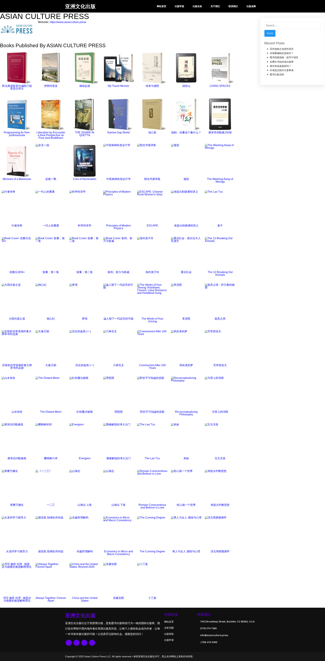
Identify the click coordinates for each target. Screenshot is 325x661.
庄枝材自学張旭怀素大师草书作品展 (17, 366)
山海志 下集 (118, 504)
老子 (220, 225)
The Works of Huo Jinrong (152, 320)
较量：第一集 (51, 272)
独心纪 (51, 318)
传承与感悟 (152, 85)
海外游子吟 (152, 272)
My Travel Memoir (118, 85)
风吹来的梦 (186, 365)
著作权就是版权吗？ (280, 66)
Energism (84, 458)
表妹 (186, 458)
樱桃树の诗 (51, 458)
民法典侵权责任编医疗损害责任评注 (17, 87)
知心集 (152, 132)
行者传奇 (17, 225)
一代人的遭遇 (51, 225)
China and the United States (85, 599)
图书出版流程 (277, 74)
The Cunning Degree (152, 551)
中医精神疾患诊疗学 (118, 179)
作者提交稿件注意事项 (282, 70)
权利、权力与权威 (118, 272)
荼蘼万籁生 (17, 504)
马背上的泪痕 (220, 411)
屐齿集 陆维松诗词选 (50, 551)
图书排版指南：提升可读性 (284, 57)
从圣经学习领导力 (17, 551)
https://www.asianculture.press (68, 22)
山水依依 (17, 411)
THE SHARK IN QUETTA (84, 134)
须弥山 (186, 85)
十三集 (152, 598)
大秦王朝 (50, 365)
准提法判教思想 (220, 504)
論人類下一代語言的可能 (118, 318)
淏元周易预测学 (220, 551)
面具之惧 (220, 318)
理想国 (118, 411)
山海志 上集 (85, 504)
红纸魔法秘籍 (85, 411)
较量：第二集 (85, 272)
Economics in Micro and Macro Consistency (118, 553)
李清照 (186, 318)
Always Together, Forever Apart (51, 599)
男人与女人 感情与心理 (186, 551)
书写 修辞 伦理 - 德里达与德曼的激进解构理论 (17, 599)
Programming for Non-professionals (17, 134)
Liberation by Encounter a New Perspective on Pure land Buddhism (51, 135)
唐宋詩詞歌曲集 (16, 458)
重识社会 (186, 272)
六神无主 (118, 365)
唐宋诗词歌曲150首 (220, 132)
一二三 (51, 504)
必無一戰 (50, 179)
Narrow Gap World (118, 132)
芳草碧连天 (220, 365)
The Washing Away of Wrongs (220, 180)
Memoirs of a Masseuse (17, 179)
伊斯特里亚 (51, 85)
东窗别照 (118, 598)
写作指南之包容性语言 (282, 49)
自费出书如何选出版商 (282, 61)
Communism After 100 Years (152, 366)
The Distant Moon (50, 411)
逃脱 (186, 179)
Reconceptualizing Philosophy (186, 413)
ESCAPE (152, 225)
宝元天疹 (220, 458)
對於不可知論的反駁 (152, 411)
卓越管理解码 (85, 551)
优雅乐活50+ (17, 272)
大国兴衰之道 (17, 318)
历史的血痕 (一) (84, 365)
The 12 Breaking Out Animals (220, 273)
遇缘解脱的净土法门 (118, 458)
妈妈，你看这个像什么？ (186, 132)
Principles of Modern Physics (118, 227)
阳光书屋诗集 (152, 179)
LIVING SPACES (220, 85)
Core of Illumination (84, 179)
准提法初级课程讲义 (186, 225)
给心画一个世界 (186, 504)
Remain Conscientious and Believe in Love (152, 506)
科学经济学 (84, 225)
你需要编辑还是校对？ (282, 53)
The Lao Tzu (152, 458)
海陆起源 (84, 85)
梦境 (84, 318)
